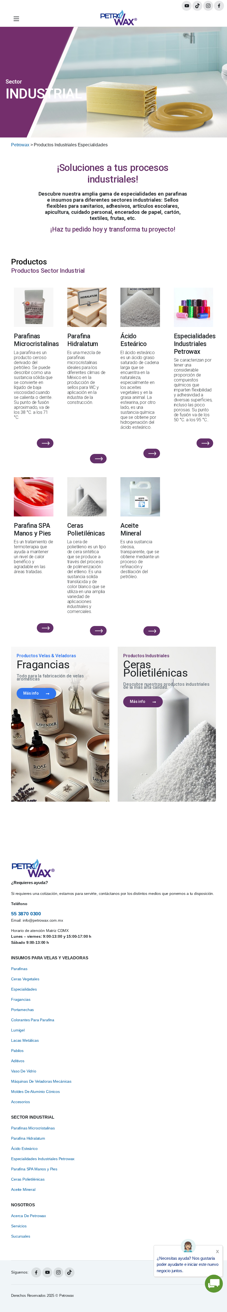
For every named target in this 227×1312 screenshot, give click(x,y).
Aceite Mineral (23, 1189)
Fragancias (20, 999)
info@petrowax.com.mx (43, 920)
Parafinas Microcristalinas (33, 1128)
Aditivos (17, 1061)
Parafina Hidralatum (28, 1138)
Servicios (19, 1226)
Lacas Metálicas (25, 1040)
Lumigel (18, 1030)
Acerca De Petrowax (28, 1216)
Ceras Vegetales (25, 979)
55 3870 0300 (26, 913)
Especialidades (24, 989)
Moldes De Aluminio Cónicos (35, 1091)
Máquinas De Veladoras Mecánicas (41, 1081)
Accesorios (20, 1102)
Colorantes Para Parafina (32, 1020)
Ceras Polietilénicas (28, 1179)
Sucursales (20, 1236)
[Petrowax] (118, 19)
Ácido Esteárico (24, 1148)
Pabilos (17, 1050)
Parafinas (19, 969)
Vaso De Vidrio (23, 1071)
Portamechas (22, 1009)
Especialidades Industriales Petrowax (42, 1159)
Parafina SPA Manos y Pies (34, 1169)
